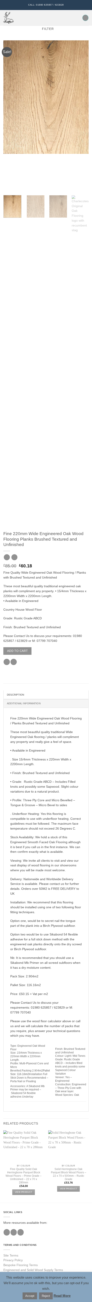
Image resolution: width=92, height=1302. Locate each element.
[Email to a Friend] (13, 662)
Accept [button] (29, 1296)
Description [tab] (15, 694)
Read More (62, 1296)
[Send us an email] (20, 1232)
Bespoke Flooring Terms (20, 1265)
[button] (19, 18)
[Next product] (7, 557)
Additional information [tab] (24, 703)
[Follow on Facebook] (7, 1232)
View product (23, 1192)
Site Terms (10, 1255)
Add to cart (17, 651)
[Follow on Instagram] (13, 1232)
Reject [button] (46, 1296)
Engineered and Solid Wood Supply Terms (33, 1270)
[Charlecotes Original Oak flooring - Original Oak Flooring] (8, 17)
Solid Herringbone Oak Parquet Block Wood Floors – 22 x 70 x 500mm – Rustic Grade (68, 1174)
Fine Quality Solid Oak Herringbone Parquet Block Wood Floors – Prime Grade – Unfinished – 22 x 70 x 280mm (24, 1176)
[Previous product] (14, 557)
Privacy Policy (13, 1260)
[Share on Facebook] (7, 662)
